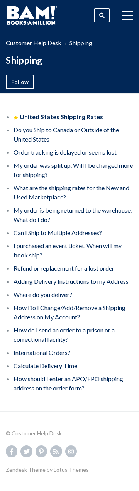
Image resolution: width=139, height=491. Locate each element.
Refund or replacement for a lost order (64, 268)
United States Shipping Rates (61, 116)
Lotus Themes (71, 469)
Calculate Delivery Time (45, 365)
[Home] (32, 15)
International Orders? (42, 352)
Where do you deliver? (43, 294)
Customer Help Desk (33, 42)
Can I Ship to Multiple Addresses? (58, 232)
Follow (20, 81)
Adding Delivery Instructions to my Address (71, 281)
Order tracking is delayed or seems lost (65, 152)
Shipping (81, 42)
